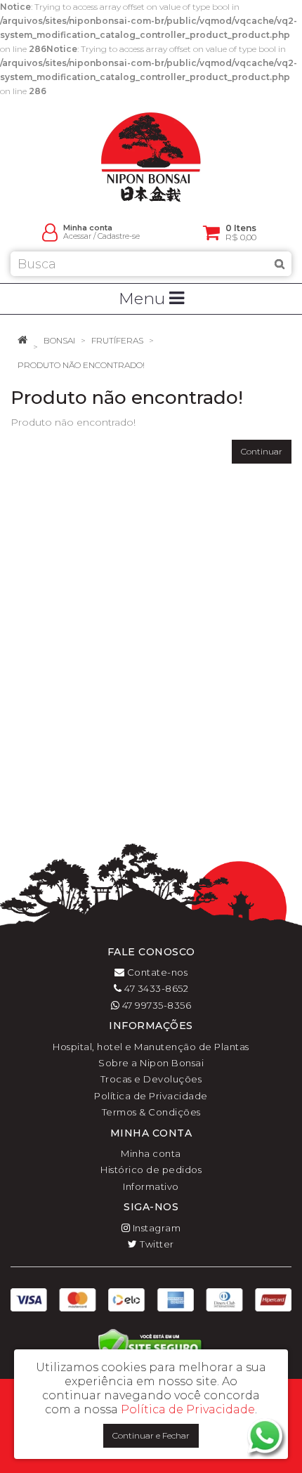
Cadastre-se (119, 236)
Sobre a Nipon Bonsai (151, 1062)
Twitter (156, 1244)
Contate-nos (156, 972)
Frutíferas (117, 340)
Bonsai (59, 340)
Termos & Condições (151, 1112)
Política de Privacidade (151, 1095)
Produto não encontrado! (81, 365)
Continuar (261, 451)
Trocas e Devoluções (151, 1079)
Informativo (151, 1186)
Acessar (77, 236)
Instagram (155, 1227)
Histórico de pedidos (151, 1169)
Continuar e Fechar (151, 1435)
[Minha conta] (50, 232)
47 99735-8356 (155, 1005)
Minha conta (151, 1153)
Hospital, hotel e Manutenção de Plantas (151, 1046)
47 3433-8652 (155, 988)
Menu (144, 298)
